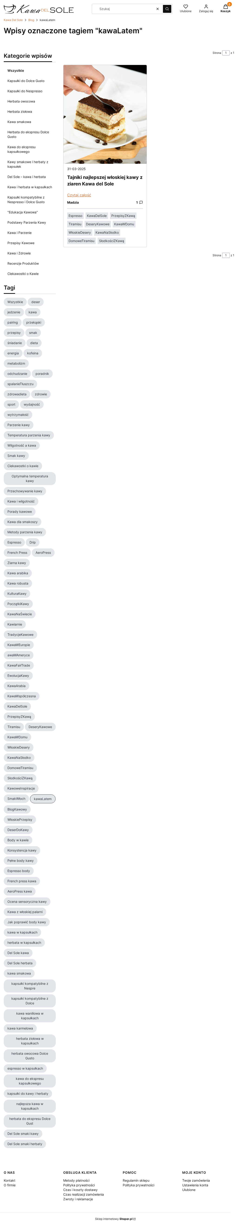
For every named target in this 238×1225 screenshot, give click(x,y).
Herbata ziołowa (19, 111)
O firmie (10, 1185)
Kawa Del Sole (13, 20)
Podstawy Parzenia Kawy (26, 222)
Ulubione (188, 1190)
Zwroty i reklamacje (78, 1199)
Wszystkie (15, 70)
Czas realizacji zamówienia (83, 1194)
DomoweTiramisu (81, 241)
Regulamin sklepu (136, 1180)
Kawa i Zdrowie (19, 253)
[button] (167, 9)
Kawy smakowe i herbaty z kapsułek (27, 164)
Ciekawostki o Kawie (23, 274)
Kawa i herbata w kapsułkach (29, 187)
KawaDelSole (97, 216)
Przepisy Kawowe (20, 243)
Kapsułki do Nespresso (24, 91)
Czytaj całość (79, 195)
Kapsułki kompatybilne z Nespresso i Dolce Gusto (26, 199)
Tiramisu (75, 224)
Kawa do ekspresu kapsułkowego (21, 149)
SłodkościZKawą (111, 241)
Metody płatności (76, 1180)
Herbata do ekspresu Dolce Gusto (28, 134)
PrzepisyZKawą (123, 216)
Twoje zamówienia (196, 1180)
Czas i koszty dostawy (80, 1190)
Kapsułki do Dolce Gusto (25, 81)
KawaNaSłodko (107, 232)
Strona (217, 53)
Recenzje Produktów (23, 263)
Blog (31, 20)
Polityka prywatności (79, 1185)
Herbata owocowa (21, 101)
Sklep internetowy (113, 1219)
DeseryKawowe (97, 224)
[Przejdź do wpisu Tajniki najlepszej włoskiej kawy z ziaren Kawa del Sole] (105, 114)
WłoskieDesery (80, 232)
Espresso (75, 216)
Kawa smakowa (19, 122)
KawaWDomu (124, 224)
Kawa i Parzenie (19, 233)
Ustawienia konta (195, 1185)
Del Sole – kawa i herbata (26, 177)
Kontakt (9, 1180)
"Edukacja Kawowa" (22, 212)
